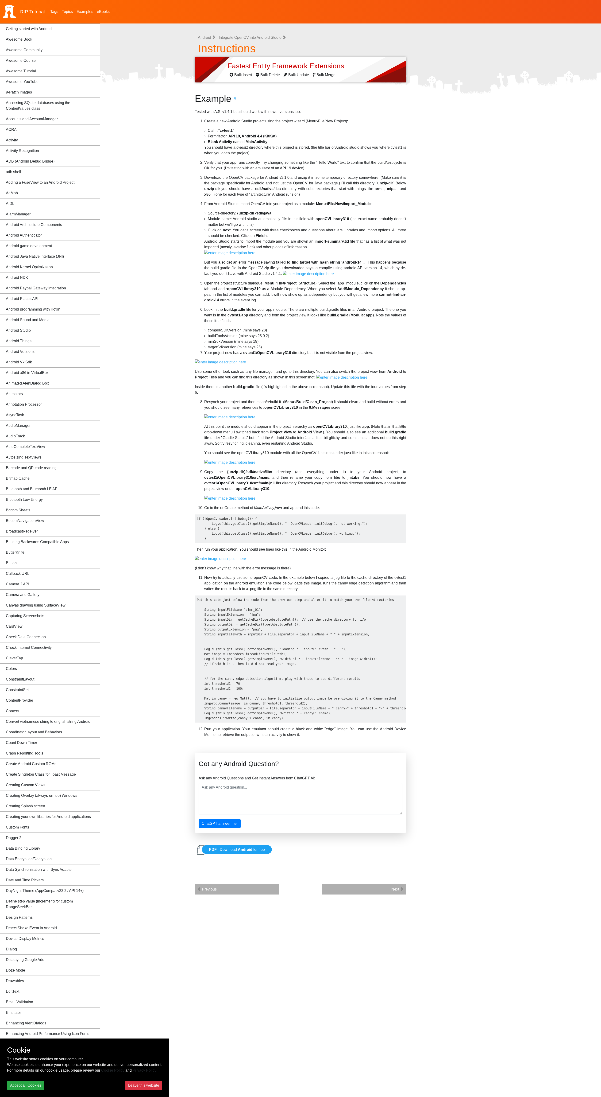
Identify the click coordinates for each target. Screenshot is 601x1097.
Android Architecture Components (34, 225)
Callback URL (17, 574)
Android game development (29, 246)
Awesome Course (21, 60)
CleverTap (14, 658)
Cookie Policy (112, 1070)
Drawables (15, 981)
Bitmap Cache (18, 478)
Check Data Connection (26, 637)
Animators (14, 394)
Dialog (11, 949)
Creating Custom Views (25, 785)
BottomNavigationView (25, 521)
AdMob (12, 193)
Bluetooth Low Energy (24, 500)
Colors (11, 669)
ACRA (11, 130)
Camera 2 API (17, 584)
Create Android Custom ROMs (31, 764)
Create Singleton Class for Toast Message (41, 774)
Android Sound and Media (28, 320)
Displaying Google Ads (25, 960)
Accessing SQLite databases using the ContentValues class (38, 105)
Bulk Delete (270, 75)
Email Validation (19, 1002)
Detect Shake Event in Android (31, 928)
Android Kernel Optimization (29, 267)
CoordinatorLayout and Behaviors (34, 732)
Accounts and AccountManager (32, 119)
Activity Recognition (22, 151)
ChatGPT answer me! (220, 823)
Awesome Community (24, 50)
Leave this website (143, 1085)
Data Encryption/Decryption (29, 859)
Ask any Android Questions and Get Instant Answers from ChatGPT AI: (257, 778)
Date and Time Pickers (25, 880)
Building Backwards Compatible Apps (37, 542)
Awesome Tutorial (21, 71)
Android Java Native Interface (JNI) (35, 256)
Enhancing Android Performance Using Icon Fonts (47, 1034)
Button (11, 563)
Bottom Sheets (18, 510)
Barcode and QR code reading (31, 468)
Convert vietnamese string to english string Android (48, 722)
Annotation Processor (24, 404)
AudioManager (18, 426)
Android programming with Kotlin (33, 309)
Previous (209, 889)
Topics (67, 12)
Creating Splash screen (25, 806)
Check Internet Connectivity (29, 648)
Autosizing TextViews (24, 457)
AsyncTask (15, 415)
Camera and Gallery (22, 595)
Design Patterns (19, 917)
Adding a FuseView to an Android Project (40, 182)
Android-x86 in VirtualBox (27, 373)
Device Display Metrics (25, 939)
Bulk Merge (326, 75)
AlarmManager (18, 214)
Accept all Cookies (25, 1085)
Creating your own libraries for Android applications (48, 817)
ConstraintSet (17, 690)
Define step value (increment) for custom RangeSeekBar (39, 904)
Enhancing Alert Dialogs (26, 1023)
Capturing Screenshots (25, 616)
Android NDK (17, 278)
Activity (12, 140)
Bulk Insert (243, 75)
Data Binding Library (23, 848)
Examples (85, 12)
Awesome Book (19, 39)
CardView (14, 626)
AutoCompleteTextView (25, 447)
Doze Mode (15, 970)
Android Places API (22, 299)
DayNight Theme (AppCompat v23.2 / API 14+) (45, 891)
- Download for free (237, 850)
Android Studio (18, 330)
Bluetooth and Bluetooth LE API (32, 489)
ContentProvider (19, 700)
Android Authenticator (24, 235)
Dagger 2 (13, 838)
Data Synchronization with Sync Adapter (39, 869)
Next (395, 889)
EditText (12, 991)
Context (12, 711)
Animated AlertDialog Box (27, 383)
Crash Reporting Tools (24, 753)
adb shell (13, 172)
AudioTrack (15, 436)
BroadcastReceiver (22, 531)
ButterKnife (15, 552)
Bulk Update (298, 75)
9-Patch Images (19, 92)
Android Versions (20, 352)
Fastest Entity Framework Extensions (287, 66)
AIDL (10, 204)
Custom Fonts (17, 827)
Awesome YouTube (22, 82)
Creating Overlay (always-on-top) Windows (41, 795)
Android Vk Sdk (19, 362)
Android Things (18, 341)
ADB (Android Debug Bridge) (30, 161)
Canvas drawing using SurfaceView (35, 605)
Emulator (13, 1013)
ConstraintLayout (20, 679)
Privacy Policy (144, 1070)
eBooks (103, 12)
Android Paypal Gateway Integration (36, 288)
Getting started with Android (29, 29)
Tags (54, 12)
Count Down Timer (21, 743)
